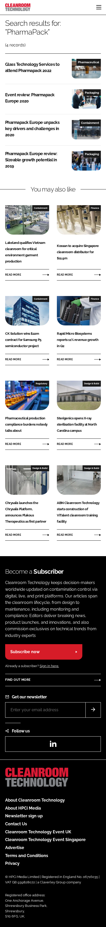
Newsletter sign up (24, 815)
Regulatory (41, 383)
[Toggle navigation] (99, 7)
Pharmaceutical (88, 62)
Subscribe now (25, 651)
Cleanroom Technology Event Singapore (45, 839)
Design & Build (91, 383)
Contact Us (16, 823)
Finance (95, 208)
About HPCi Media (23, 808)
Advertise (14, 847)
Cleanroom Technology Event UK (38, 831)
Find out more (17, 680)
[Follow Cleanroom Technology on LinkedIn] (53, 745)
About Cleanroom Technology (35, 800)
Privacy (12, 863)
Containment (90, 122)
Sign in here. (49, 666)
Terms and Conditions (26, 855)
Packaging (92, 92)
